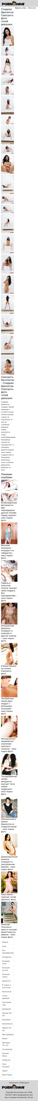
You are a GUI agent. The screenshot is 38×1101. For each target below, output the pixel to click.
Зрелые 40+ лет (7, 1014)
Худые (4, 1071)
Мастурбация (8, 1034)
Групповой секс (6, 1003)
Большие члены (6, 975)
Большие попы (6, 962)
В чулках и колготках (6, 986)
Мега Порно (7, 1075)
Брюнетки (6, 981)
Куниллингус (7, 1024)
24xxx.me (32, 8)
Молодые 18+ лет (6, 1044)
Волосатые (6, 992)
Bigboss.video (20, 8)
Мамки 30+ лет (7, 1029)
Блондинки (6, 957)
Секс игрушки (5, 1065)
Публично (6, 1060)
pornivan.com (21, 1092)
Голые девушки (6, 997)
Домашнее (6, 1009)
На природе (7, 1049)
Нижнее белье (5, 1054)
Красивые (6, 1020)
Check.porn (24, 1083)
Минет (5, 1038)
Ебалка (5, 942)
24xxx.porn (13, 1083)
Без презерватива (8, 951)
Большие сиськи (6, 969)
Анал (4, 946)
